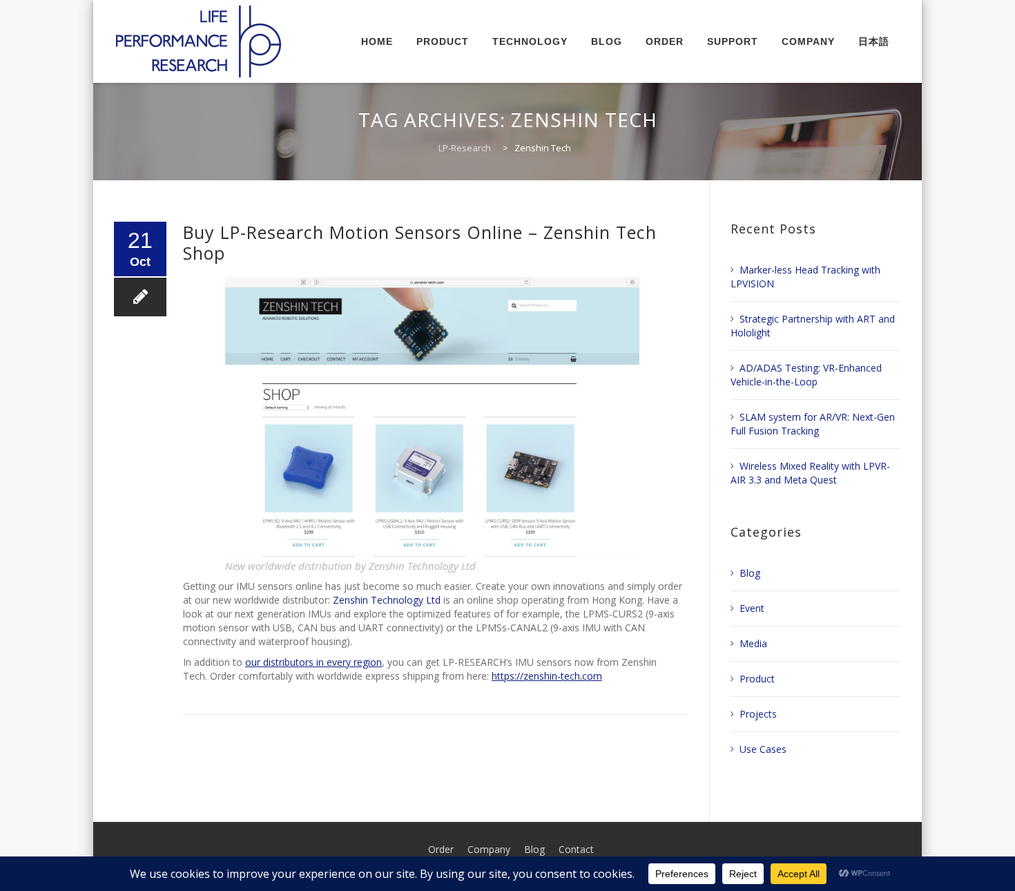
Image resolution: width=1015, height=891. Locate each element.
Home (377, 41)
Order (441, 849)
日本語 (873, 41)
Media (753, 643)
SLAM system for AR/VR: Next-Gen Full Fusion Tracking (813, 423)
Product (757, 678)
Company (488, 849)
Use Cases (763, 749)
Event (752, 608)
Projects (758, 713)
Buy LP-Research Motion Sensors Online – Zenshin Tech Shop (420, 242)
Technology (530, 41)
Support (732, 41)
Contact (576, 849)
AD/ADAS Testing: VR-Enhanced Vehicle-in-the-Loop (806, 374)
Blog (606, 41)
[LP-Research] (198, 41)
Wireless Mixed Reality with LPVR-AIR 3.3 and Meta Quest (810, 472)
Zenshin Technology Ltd (387, 599)
